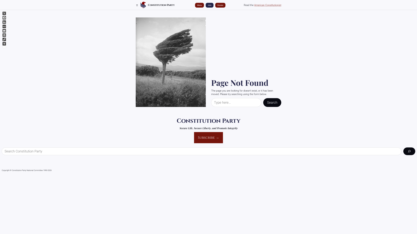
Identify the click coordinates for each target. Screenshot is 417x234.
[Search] (409, 151)
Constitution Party (161, 5)
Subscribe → (208, 137)
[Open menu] (137, 5)
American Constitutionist (267, 5)
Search (272, 103)
